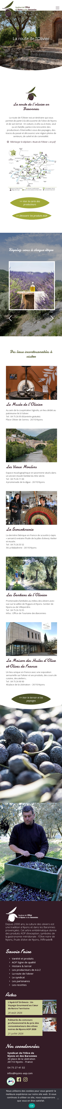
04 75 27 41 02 (16, 1067)
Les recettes (19, 984)
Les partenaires (21, 981)
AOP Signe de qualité (24, 962)
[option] (31, 287)
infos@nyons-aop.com (20, 1073)
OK (31, 1105)
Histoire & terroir (22, 966)
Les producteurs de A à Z (26, 969)
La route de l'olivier (23, 973)
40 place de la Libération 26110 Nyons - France (22, 1057)
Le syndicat (18, 977)
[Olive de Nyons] (19, 9)
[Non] (58, 1098)
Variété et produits (23, 958)
